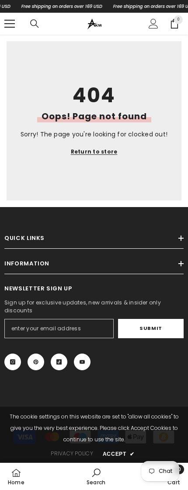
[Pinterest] (36, 362)
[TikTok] (59, 362)
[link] (96, 476)
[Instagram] (12, 362)
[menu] (9, 23)
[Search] (34, 23)
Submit (150, 328)
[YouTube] (82, 362)
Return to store (94, 151)
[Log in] (153, 24)
